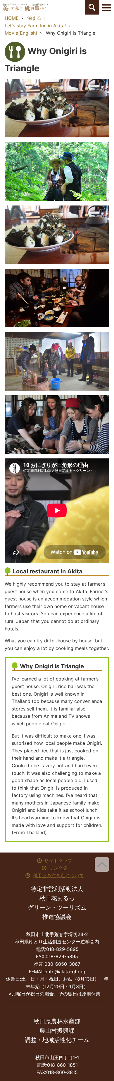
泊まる (34, 18)
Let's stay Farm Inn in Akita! (35, 26)
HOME (12, 18)
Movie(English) (21, 33)
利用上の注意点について (58, 875)
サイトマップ (58, 861)
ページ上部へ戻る (102, 864)
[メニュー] (106, 7)
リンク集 (58, 868)
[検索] (92, 7)
